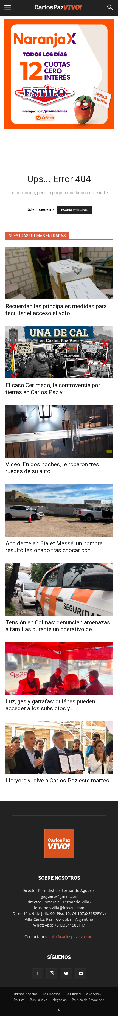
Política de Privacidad (88, 999)
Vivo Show (93, 994)
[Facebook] (37, 973)
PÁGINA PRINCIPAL (74, 210)
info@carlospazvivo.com (71, 936)
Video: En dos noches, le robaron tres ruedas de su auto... (52, 468)
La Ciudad (73, 994)
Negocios (59, 999)
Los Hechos (51, 994)
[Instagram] (51, 973)
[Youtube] (80, 973)
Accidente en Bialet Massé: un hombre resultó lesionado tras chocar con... (54, 547)
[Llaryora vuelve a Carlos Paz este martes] (59, 747)
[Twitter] (66, 973)
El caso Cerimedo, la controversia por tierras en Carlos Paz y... (52, 388)
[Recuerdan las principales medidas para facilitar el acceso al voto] (59, 273)
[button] (110, 7)
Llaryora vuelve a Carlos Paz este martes (57, 780)
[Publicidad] (59, 74)
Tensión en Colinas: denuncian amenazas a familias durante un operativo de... (57, 626)
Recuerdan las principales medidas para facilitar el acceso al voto (56, 309)
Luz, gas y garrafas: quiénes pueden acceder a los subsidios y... (50, 705)
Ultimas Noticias (25, 994)
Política (19, 999)
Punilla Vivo (38, 999)
